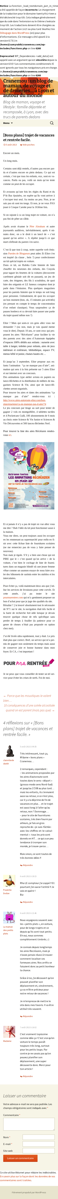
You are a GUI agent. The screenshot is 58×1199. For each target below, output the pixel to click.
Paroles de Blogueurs (19, 253)
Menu (6, 123)
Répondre (28, 865)
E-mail (7, 1144)
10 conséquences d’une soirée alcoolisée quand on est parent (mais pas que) (29, 707)
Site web (8, 1150)
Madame (7, 1041)
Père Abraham (37, 226)
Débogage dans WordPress (14, 32)
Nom (6, 1137)
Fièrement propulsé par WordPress (29, 1192)
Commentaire (11, 1115)
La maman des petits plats (8, 930)
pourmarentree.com (13, 597)
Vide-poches (29, 144)
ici (10, 435)
